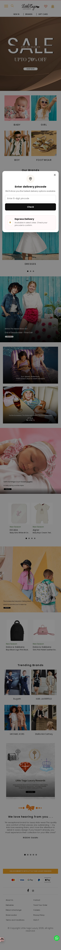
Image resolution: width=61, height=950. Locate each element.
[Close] (54, 175)
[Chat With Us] (57, 938)
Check (30, 206)
